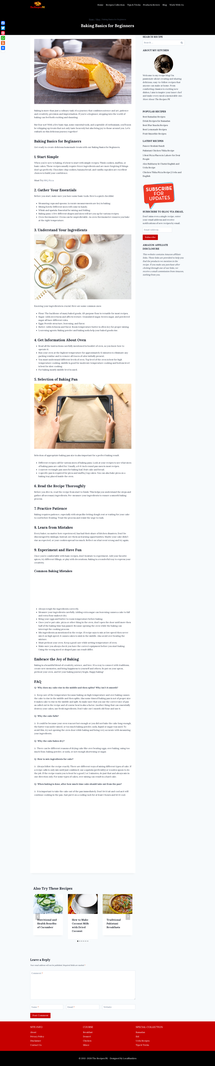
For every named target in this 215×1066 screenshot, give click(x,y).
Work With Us (176, 4)
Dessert (87, 1036)
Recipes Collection (115, 4)
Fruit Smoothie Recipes (154, 133)
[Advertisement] (82, 590)
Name (35, 1007)
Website (108, 1007)
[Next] (128, 916)
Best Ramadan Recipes (154, 116)
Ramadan (140, 1032)
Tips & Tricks (133, 4)
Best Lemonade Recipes (155, 129)
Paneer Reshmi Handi (153, 146)
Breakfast (88, 1032)
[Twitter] (2, 27)
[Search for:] (164, 42)
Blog (164, 4)
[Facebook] (2, 22)
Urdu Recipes (142, 1040)
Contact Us (35, 1045)
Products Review (151, 4)
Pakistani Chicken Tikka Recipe (158, 150)
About (33, 1032)
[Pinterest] (2, 32)
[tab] (77, 941)
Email (71, 1007)
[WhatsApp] (2, 37)
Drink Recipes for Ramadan (156, 121)
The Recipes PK (162, 99)
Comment (37, 973)
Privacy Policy (37, 1036)
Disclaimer (35, 1040)
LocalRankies (129, 1058)
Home (100, 4)
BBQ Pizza (49, 180)
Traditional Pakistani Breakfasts (114, 923)
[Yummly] (2, 42)
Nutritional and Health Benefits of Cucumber (47, 923)
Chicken (87, 1040)
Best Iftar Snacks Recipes (155, 125)
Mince (86, 1045)
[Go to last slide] (37, 916)
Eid (137, 1036)
